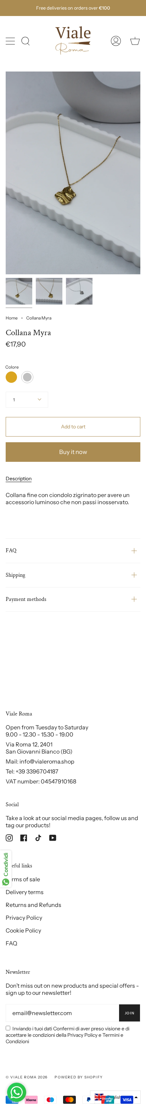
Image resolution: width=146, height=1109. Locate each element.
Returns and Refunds (33, 904)
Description (19, 478)
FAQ (11, 550)
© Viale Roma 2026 (26, 1077)
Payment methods (26, 599)
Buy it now (73, 451)
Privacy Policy (24, 917)
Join (129, 1013)
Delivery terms (25, 892)
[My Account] (116, 41)
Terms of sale (23, 879)
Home (12, 318)
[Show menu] (11, 41)
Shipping (15, 575)
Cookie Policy (23, 930)
